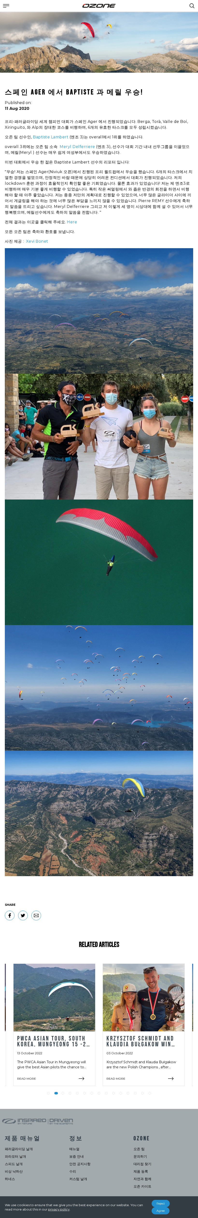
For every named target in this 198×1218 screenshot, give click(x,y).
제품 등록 (141, 1171)
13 (135, 1093)
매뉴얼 (74, 1149)
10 (113, 1093)
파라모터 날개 (15, 1156)
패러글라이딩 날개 (19, 1149)
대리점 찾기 (142, 1164)
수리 (72, 1171)
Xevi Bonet (37, 241)
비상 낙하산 (14, 1171)
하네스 (10, 1179)
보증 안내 (76, 1156)
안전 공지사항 (80, 1164)
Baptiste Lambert (50, 137)
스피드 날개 (14, 1164)
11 (121, 1093)
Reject (160, 1203)
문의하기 (140, 1156)
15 (149, 1093)
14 (142, 1093)
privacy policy (59, 1209)
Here (72, 222)
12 (128, 1093)
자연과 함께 (142, 1179)
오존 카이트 (142, 1186)
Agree (160, 1210)
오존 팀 (139, 1149)
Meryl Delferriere (77, 146)
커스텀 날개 (78, 1179)
